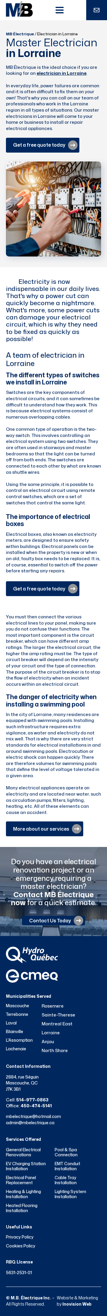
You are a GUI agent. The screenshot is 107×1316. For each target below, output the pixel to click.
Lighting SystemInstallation (70, 1194)
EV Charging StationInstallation (26, 1166)
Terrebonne (17, 1014)
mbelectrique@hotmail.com (33, 1116)
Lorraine (51, 1032)
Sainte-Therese (58, 1015)
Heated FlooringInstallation (21, 1208)
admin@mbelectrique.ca (30, 1122)
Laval (11, 1023)
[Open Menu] (60, 10)
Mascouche (17, 1006)
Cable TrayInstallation (66, 1180)
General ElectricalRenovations (23, 1152)
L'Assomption (19, 1040)
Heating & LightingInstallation (23, 1194)
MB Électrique (20, 34)
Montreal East (57, 1024)
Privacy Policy (20, 1237)
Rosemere (53, 1006)
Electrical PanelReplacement (21, 1180)
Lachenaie (16, 1049)
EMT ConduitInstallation (67, 1166)
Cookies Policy (20, 1246)
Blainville (14, 1032)
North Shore (55, 1050)
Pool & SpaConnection (66, 1152)
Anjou (48, 1041)
